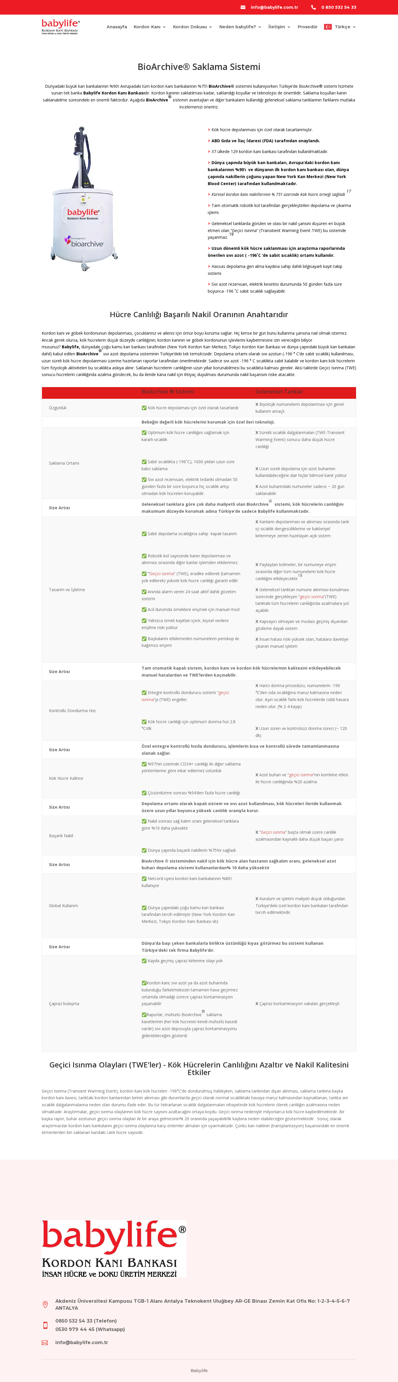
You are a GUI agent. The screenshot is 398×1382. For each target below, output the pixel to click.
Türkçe (343, 26)
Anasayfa (117, 26)
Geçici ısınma (161, 573)
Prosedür (307, 26)
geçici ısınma (312, 596)
